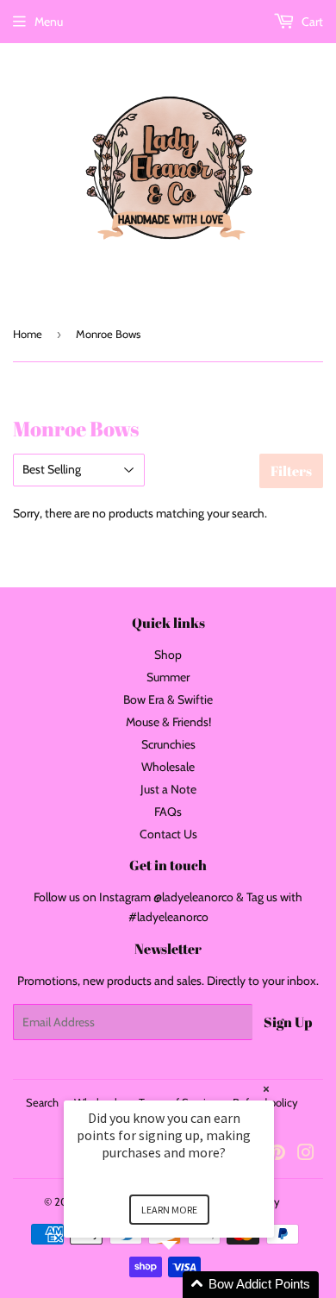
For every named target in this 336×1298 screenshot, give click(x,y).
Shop (168, 654)
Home (27, 334)
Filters (291, 470)
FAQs (168, 811)
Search (42, 1102)
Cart (311, 21)
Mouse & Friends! (168, 722)
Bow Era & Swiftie (168, 699)
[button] (189, 1284)
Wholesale (168, 766)
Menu (48, 21)
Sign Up (288, 1022)
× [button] (266, 1089)
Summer (168, 677)
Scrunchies (168, 744)
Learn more (169, 1209)
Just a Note (168, 789)
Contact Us (168, 834)
